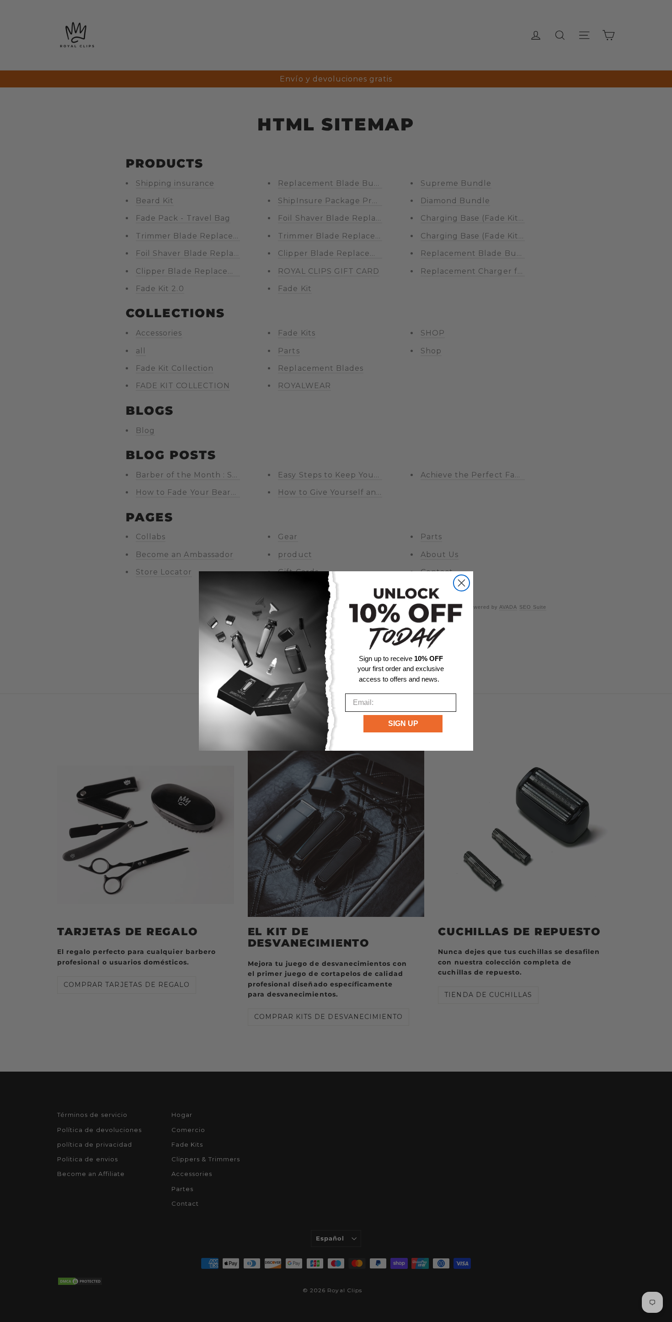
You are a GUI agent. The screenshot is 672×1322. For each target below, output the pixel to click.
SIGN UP (403, 723)
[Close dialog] (461, 583)
